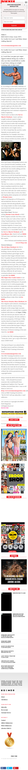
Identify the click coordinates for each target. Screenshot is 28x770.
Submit (14, 25)
